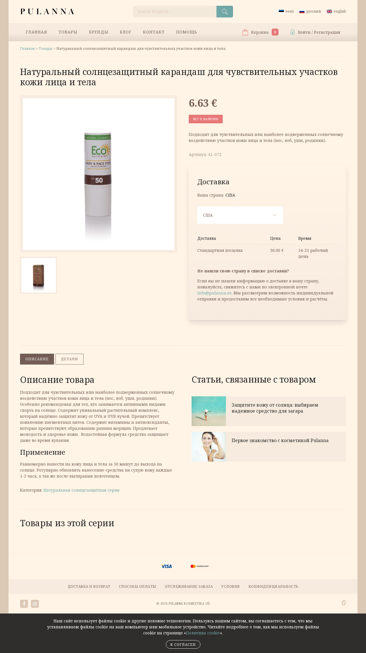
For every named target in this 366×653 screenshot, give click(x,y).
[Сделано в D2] (344, 603)
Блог (126, 32)
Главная (36, 32)
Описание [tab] (37, 359)
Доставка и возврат (89, 586)
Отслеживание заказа (189, 586)
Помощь (186, 32)
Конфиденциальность (273, 586)
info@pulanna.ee (214, 293)
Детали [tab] (69, 359)
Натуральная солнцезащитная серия (81, 490)
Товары (68, 32)
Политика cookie (203, 633)
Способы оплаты (137, 586)
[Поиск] (224, 11)
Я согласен (183, 644)
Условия (230, 586)
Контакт (154, 32)
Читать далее (269, 411)
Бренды (98, 32)
